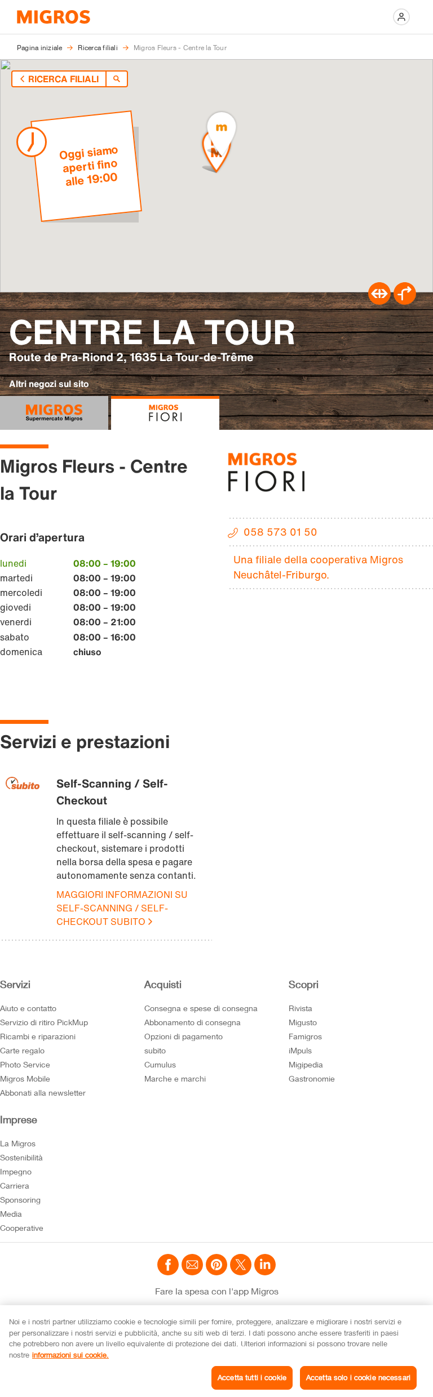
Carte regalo (22, 1050)
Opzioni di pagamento (183, 1036)
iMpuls (300, 1050)
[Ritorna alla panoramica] (116, 78)
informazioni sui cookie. (70, 1354)
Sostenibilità (21, 1157)
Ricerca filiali (63, 79)
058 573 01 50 (280, 531)
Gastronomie (312, 1078)
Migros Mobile (25, 1078)
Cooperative (21, 1228)
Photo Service (25, 1064)
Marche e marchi (175, 1078)
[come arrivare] (405, 301)
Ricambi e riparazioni (38, 1036)
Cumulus (160, 1064)
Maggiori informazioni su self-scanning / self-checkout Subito (122, 908)
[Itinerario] (379, 301)
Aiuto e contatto (28, 1008)
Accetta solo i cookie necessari (358, 1377)
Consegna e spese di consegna (201, 1008)
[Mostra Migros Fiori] (165, 412)
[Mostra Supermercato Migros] (54, 412)
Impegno (16, 1171)
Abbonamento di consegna (192, 1022)
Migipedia (306, 1064)
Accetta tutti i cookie (252, 1377)
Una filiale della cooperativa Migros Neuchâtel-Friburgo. (318, 567)
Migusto (303, 1022)
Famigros (305, 1036)
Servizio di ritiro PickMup (44, 1022)
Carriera (14, 1185)
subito (155, 1050)
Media (11, 1213)
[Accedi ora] (401, 17)
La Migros (18, 1143)
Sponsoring (20, 1199)
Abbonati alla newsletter (43, 1092)
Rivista (300, 1008)
